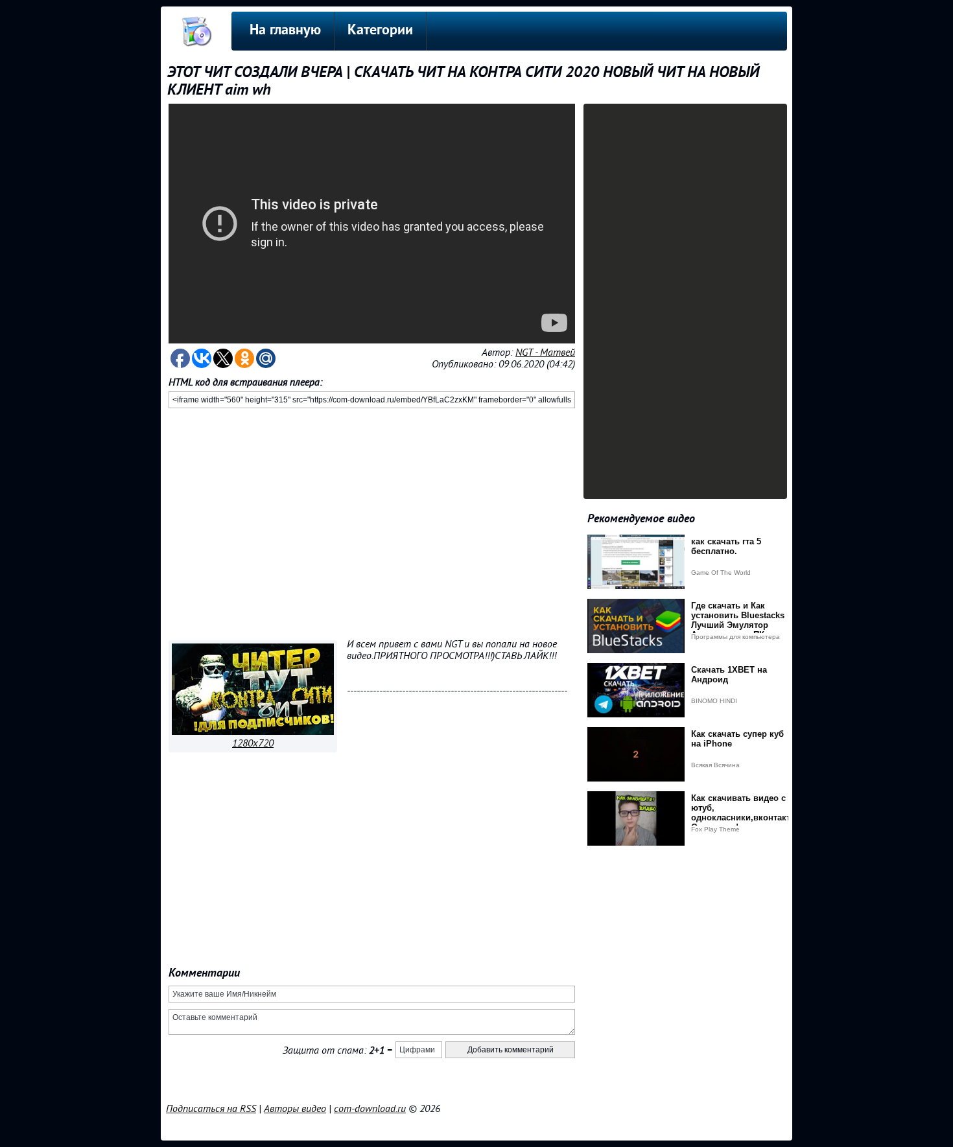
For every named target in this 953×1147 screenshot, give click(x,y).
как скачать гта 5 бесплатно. (726, 546)
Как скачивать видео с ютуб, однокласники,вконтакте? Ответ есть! (745, 812)
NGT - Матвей (545, 352)
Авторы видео (295, 1109)
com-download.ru (370, 1109)
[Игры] (253, 731)
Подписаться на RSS (211, 1109)
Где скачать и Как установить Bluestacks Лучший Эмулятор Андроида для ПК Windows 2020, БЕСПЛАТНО (737, 630)
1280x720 (253, 743)
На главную (285, 31)
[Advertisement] (372, 521)
